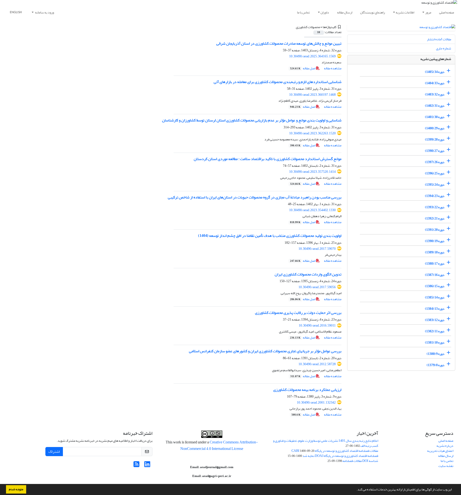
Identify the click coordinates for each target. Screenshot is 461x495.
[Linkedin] (147, 465)
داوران (325, 12)
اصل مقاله (303, 68)
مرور (428, 12)
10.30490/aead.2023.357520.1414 (312, 171)
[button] (355, 490)
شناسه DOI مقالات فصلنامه (360, 461)
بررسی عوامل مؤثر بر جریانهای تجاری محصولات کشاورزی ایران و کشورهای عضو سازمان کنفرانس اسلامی (265, 351)
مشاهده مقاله (332, 68)
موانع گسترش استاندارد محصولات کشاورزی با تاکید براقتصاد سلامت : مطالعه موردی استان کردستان (267, 158)
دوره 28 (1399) (434, 139)
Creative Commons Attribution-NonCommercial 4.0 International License (219, 445)
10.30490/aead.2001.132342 (316, 402)
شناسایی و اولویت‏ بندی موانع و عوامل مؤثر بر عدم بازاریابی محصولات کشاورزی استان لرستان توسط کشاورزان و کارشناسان (251, 120)
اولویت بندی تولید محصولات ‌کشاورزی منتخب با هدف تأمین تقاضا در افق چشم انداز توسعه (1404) (269, 235)
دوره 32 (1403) (434, 94)
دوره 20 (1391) (434, 230)
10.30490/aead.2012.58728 (317, 364)
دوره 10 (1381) (434, 342)
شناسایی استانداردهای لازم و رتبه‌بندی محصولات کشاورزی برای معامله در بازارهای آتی (277, 81)
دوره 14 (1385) (434, 297)
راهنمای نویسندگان (372, 12)
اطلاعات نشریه (405, 12)
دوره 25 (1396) (434, 173)
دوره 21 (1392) (434, 218)
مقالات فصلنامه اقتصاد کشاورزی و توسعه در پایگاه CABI (334, 450)
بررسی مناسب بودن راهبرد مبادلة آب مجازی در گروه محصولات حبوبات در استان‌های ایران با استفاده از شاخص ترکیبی (254, 197)
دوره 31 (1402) (434, 105)
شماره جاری (443, 48)
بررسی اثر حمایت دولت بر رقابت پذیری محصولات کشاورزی (298, 312)
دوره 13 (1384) (434, 308)
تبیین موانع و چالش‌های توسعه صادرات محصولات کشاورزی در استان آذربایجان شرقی (278, 43)
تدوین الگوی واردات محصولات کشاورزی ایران (308, 274)
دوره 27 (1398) (434, 151)
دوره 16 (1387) (434, 275)
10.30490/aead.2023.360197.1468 (312, 94)
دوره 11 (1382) (434, 331)
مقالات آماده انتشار (439, 39)
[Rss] (136, 465)
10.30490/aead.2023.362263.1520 (312, 133)
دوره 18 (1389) (434, 252)
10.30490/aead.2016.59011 (317, 325)
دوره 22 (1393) (434, 207)
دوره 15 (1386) (434, 286)
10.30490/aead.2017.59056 (317, 287)
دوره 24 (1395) (434, 184)
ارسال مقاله (344, 12)
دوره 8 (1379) (435, 365)
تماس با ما (303, 12)
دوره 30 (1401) (434, 117)
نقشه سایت (445, 466)
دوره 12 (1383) (434, 320)
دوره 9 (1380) (435, 354)
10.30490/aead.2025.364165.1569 (312, 56)
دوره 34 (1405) (434, 72)
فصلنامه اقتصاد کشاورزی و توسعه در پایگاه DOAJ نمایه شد (340, 456)
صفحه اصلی (446, 12)
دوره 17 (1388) (434, 263)
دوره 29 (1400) (434, 128)
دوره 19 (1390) (434, 241)
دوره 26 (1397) (434, 162)
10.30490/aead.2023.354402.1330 (312, 210)
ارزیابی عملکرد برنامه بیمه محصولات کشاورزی (307, 389)
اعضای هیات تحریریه (440, 450)
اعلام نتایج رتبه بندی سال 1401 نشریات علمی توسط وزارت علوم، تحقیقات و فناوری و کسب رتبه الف (325, 443)
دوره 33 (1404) (434, 83)
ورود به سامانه (44, 12)
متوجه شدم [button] (16, 489)
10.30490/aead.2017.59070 (317, 248)
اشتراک (54, 451)
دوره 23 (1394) (434, 196)
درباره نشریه (445, 445)
